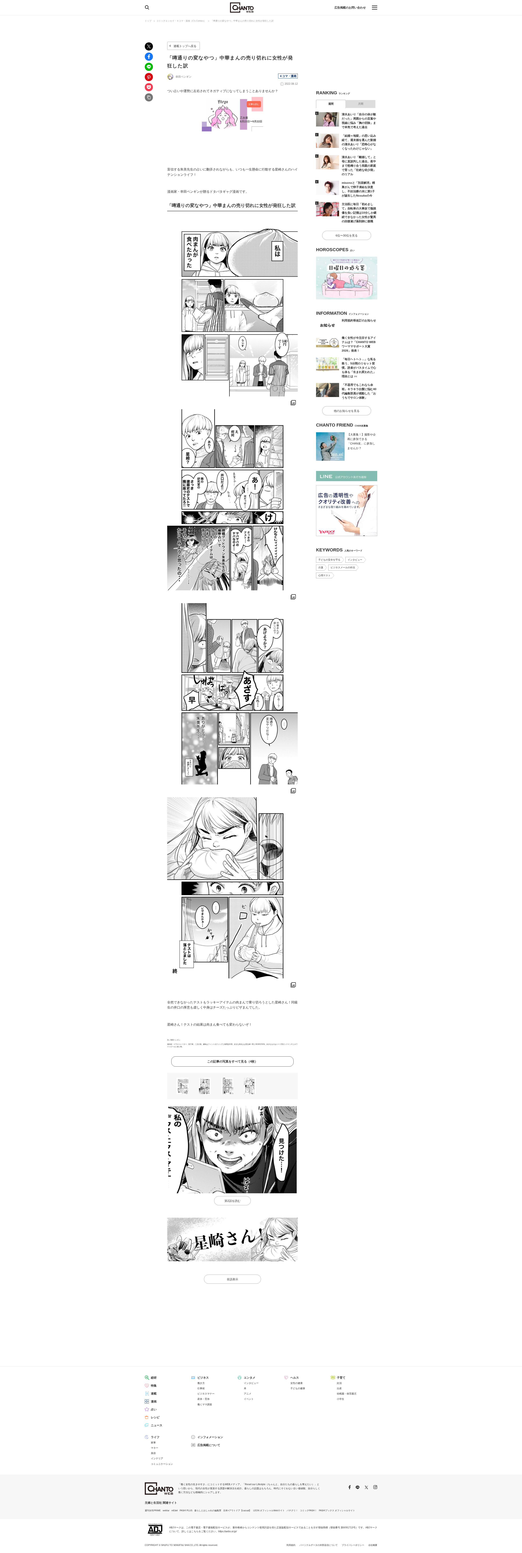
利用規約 (290, 1545)
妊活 (339, 1383)
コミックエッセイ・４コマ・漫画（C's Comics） (181, 21)
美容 (153, 1453)
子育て (341, 1377)
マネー (154, 1447)
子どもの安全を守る (329, 559)
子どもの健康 (297, 1388)
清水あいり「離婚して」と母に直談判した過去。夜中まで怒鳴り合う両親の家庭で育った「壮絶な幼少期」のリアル (359, 165)
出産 (339, 1388)
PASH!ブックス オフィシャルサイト (337, 1510)
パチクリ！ (292, 1510)
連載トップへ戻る (185, 46)
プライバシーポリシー (353, 1545)
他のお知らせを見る (346, 410)
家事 (153, 1442)
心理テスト (324, 575)
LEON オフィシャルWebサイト (269, 1510)
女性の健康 (296, 1383)
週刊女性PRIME (153, 1510)
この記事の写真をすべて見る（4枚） (232, 1061)
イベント (249, 1399)
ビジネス (203, 1377)
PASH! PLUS (186, 1510)
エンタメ (249, 1377)
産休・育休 (203, 1399)
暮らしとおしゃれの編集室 (207, 1510)
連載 (154, 1393)
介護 (320, 567)
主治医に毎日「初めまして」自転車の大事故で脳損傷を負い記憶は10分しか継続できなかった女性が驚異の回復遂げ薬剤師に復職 (359, 212)
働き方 (201, 1383)
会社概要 (372, 1545)
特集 (154, 1385)
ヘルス (294, 1377)
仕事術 (201, 1388)
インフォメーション (210, 1437)
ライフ (155, 1437)
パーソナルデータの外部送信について (319, 1545)
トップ (148, 21)
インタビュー (355, 559)
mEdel (174, 1510)
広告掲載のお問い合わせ (350, 7)
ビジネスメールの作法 (343, 567)
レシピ (155, 1417)
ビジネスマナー (206, 1393)
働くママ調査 (204, 1404)
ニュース (156, 1425)
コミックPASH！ (308, 1510)
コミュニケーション (162, 1464)
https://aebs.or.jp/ (227, 1531)
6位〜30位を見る (347, 235)
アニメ (247, 1393)
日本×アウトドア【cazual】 (237, 1510)
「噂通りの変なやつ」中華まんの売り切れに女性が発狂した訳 (242, 21)
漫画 (154, 1401)
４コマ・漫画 (287, 76)
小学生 (340, 1399)
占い (154, 1409)
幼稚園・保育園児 (346, 1393)
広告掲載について (208, 1445)
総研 (154, 1377)
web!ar (166, 1510)
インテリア (157, 1458)
